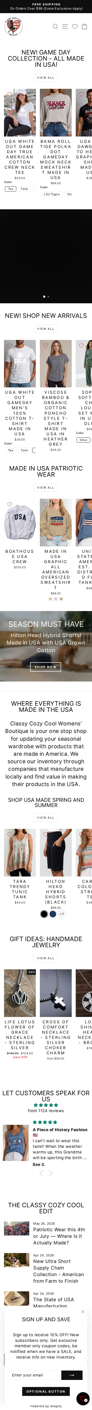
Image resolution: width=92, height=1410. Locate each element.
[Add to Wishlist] (9, 94)
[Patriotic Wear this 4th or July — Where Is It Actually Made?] (16, 1228)
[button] (42, 1173)
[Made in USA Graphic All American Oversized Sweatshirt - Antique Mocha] (61, 599)
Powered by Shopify (46, 1406)
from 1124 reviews (46, 1110)
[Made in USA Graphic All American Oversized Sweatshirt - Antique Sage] (50, 599)
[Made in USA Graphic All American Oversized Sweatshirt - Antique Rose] (56, 599)
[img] (46, 1105)
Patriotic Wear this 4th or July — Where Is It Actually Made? (59, 1236)
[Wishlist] (75, 26)
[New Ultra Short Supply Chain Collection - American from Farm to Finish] (16, 1260)
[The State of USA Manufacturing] (16, 1298)
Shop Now (46, 667)
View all (45, 77)
